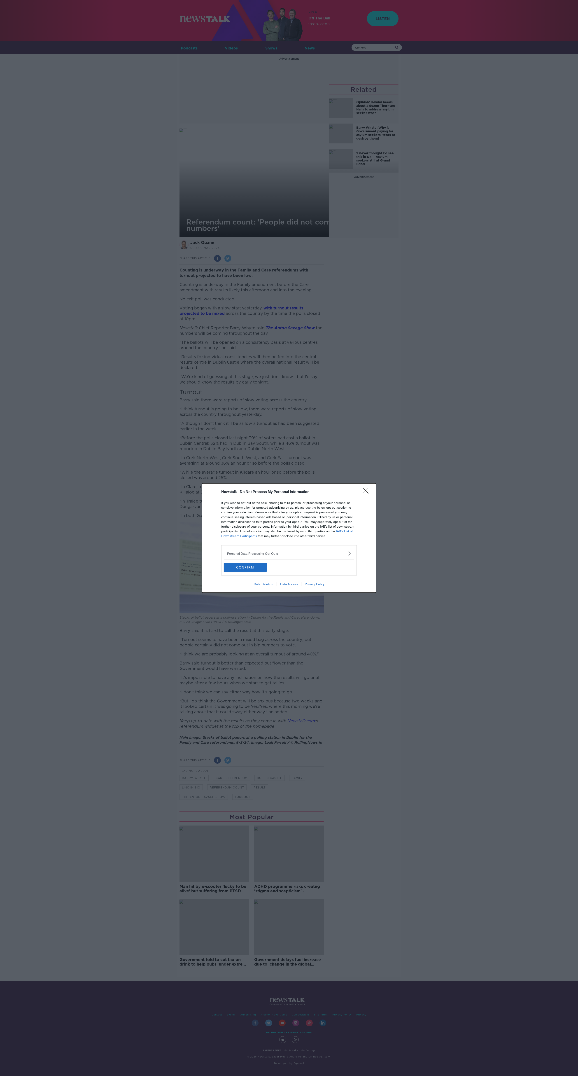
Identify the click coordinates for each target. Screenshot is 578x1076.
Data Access (289, 584)
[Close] (367, 492)
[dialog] (289, 538)
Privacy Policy (314, 584)
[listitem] (289, 553)
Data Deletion (263, 584)
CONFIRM (245, 567)
